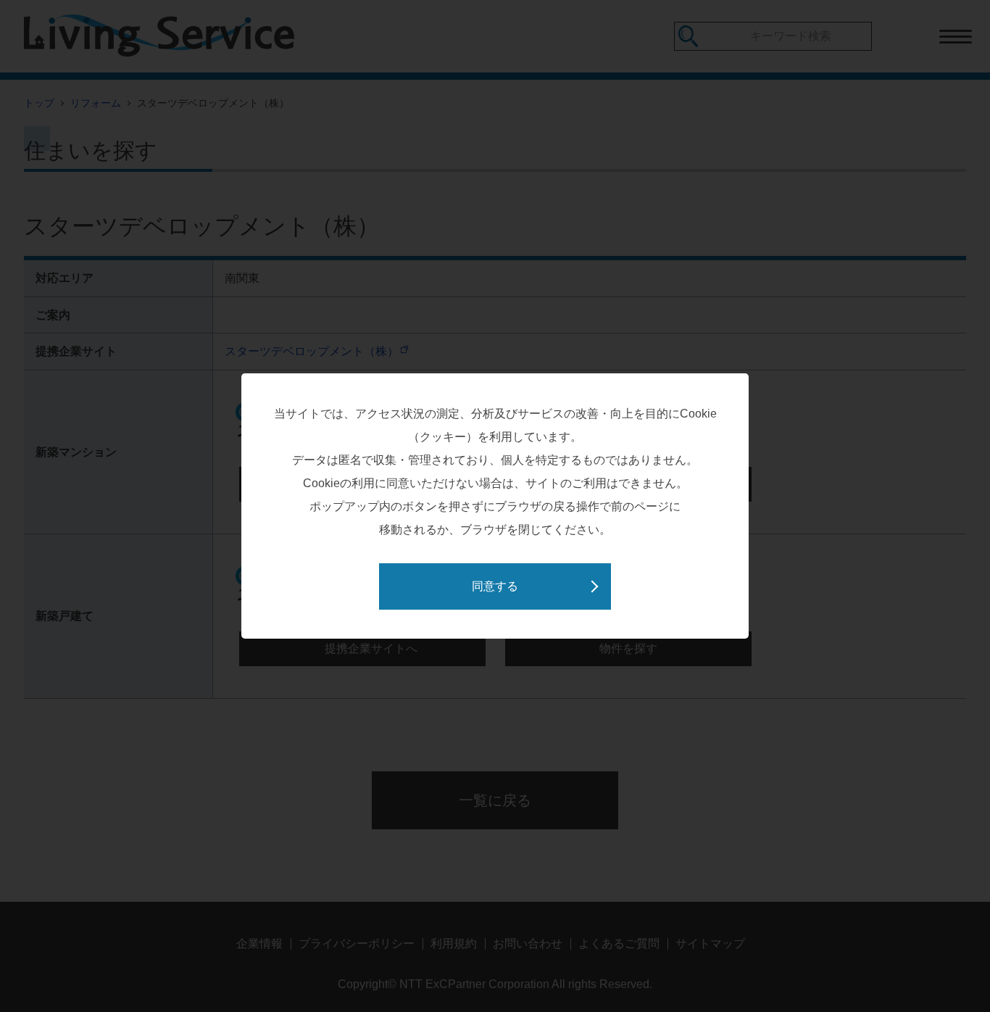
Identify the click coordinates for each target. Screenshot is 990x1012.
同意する (495, 586)
